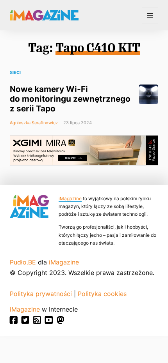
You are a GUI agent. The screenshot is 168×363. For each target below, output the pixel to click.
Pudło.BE (23, 262)
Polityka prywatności (41, 294)
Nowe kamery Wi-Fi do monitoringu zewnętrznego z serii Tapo (70, 98)
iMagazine (70, 198)
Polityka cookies (102, 294)
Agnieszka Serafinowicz (34, 122)
